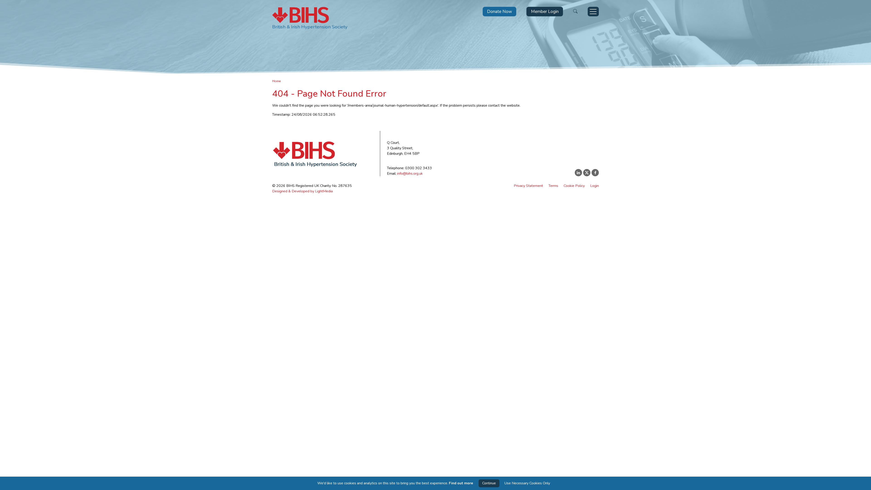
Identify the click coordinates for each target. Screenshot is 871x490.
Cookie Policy (574, 185)
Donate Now (499, 12)
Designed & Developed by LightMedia (302, 191)
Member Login (545, 12)
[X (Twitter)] (586, 172)
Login (594, 185)
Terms (553, 185)
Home (276, 81)
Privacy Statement (528, 185)
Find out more (461, 483)
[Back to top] (863, 485)
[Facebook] (595, 172)
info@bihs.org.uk (410, 173)
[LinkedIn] (578, 172)
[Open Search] (575, 11)
